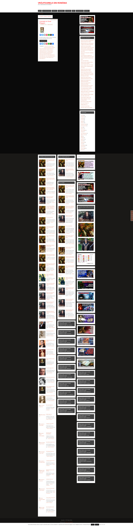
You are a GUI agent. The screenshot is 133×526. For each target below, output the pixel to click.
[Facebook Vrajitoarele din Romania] (132, 212)
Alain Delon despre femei (85, 95)
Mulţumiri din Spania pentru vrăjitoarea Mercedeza (50, 302)
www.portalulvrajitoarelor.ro (47, 53)
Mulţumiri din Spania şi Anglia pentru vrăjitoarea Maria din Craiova (50, 160)
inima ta (40, 48)
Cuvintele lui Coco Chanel (85, 92)
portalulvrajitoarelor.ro (50, 48)
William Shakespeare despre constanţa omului (50, 387)
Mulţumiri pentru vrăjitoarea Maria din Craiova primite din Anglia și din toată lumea (87, 50)
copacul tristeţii (51, 46)
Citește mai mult (102, 524)
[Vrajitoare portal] (132, 216)
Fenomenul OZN (83, 124)
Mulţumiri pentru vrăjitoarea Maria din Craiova (50, 246)
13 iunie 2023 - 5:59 (43, 24)
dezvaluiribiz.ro (49, 47)
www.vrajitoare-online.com (43, 54)
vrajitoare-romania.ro (50, 49)
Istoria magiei (83, 130)
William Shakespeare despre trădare (87, 94)
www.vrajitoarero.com (50, 57)
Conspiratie (83, 116)
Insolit (82, 127)
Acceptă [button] (92, 524)
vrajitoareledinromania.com (43, 51)
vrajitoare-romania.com (42, 49)
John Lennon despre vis (85, 103)
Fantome (82, 122)
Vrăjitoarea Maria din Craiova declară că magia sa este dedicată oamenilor (50, 169)
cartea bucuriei (46, 46)
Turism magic (83, 148)
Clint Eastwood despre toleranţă (86, 88)
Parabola (66, 522)
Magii (82, 136)
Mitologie (82, 137)
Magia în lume (83, 134)
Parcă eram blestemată (84, 60)
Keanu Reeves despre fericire (50, 442)
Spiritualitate (49, 24)
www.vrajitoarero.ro (42, 58)
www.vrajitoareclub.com (50, 54)
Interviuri (82, 128)
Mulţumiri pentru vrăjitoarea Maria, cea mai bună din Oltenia (50, 227)
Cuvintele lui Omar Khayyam (45, 22)
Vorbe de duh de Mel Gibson (50, 488)
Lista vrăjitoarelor (84, 133)
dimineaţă (53, 47)
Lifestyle (82, 131)
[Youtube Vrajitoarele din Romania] (132, 214)
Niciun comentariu (54, 19)
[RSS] (132, 220)
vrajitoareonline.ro (50, 51)
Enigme (82, 121)
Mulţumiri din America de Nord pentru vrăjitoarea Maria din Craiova (50, 264)
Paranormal (83, 142)
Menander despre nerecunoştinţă (86, 107)
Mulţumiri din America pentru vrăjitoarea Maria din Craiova (50, 255)
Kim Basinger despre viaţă (50, 451)
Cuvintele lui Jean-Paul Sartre (50, 460)
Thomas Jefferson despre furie (50, 497)
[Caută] (92, 156)
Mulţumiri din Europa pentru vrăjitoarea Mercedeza (50, 293)
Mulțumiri (82, 139)
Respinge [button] (97, 524)
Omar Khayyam (44, 48)
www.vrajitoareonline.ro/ (43, 57)
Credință (82, 118)
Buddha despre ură (84, 104)
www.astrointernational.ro (43, 52)
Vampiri (82, 149)
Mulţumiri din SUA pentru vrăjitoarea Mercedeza (49, 197)
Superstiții (82, 146)
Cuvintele (45, 47)
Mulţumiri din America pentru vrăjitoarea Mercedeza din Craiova (50, 284)
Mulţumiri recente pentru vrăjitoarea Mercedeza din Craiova (50, 275)
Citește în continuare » (49, 166)
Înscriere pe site (83, 125)
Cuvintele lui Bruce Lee (49, 479)
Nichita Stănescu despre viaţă (86, 97)
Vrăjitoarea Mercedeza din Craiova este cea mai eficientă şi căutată (50, 312)
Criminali (82, 119)
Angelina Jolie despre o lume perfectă (87, 91)
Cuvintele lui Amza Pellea (85, 106)
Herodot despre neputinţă (85, 89)
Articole (82, 115)
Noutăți (82, 140)
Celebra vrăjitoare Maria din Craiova (87, 64)
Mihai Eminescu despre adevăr (86, 101)
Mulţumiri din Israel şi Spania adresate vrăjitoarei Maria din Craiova (50, 179)
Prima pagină (41, 13)
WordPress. (71, 522)
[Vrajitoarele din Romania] (132, 218)
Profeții (82, 143)
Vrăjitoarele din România (52, 3)
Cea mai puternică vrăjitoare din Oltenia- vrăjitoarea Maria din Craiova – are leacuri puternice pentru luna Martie (50, 207)
